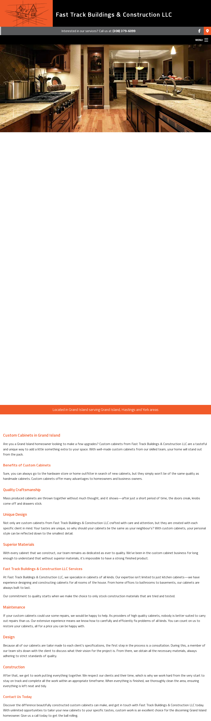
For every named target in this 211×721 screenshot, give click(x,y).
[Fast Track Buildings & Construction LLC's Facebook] (199, 31)
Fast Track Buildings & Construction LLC (114, 14)
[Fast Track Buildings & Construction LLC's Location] (207, 31)
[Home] (26, 13)
